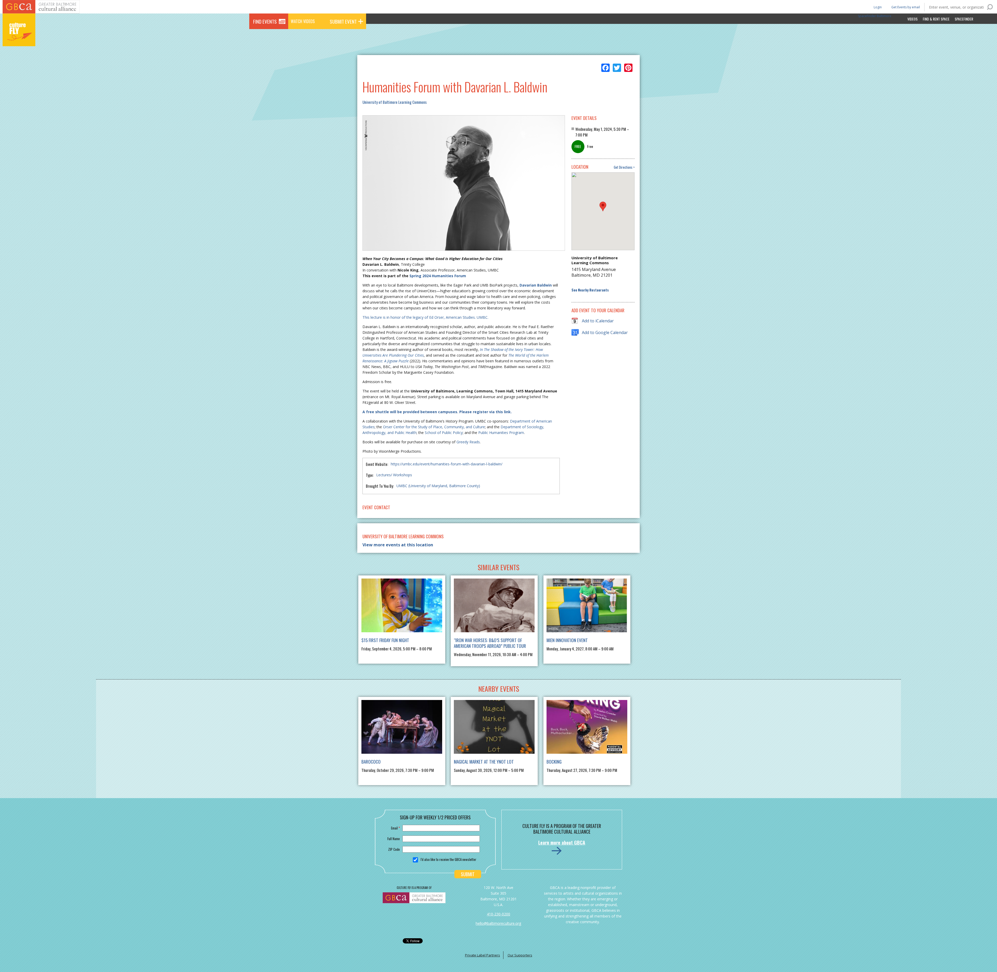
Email (395, 828)
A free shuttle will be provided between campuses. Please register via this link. (437, 411)
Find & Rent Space (936, 19)
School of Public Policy (444, 432)
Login (877, 7)
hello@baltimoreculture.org (498, 923)
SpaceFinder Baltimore (874, 16)
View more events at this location (397, 545)
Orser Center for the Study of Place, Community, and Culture (434, 426)
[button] (602, 206)
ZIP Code (394, 849)
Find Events (265, 21)
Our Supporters (520, 955)
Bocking (554, 761)
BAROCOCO (371, 761)
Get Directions (623, 167)
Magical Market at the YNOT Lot (484, 761)
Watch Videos (303, 21)
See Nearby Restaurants (590, 290)
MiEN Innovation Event (567, 640)
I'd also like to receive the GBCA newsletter (448, 859)
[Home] (19, 38)
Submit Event (343, 21)
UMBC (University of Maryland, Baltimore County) (438, 485)
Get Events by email (905, 7)
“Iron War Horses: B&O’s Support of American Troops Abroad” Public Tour (490, 643)
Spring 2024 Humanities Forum (437, 275)
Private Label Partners (482, 955)
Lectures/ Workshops (394, 474)
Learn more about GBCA (561, 842)
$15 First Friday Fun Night (385, 640)
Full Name (393, 838)
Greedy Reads (468, 441)
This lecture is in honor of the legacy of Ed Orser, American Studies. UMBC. (425, 317)
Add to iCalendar (598, 321)
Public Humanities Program (501, 432)
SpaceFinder (964, 19)
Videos (912, 19)
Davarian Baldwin (536, 285)
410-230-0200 (498, 914)
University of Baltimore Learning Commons (394, 102)
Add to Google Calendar (605, 332)
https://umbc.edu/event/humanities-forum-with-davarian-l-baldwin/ (446, 463)
